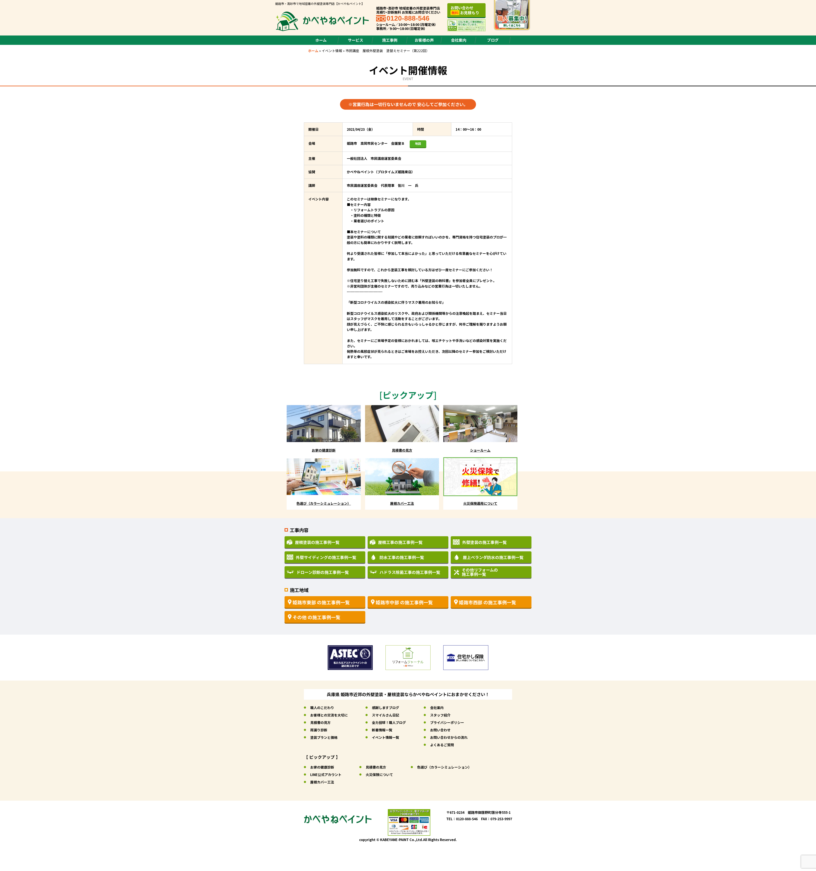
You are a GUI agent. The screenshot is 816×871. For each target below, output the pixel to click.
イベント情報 (332, 50)
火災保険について (379, 774)
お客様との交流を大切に (329, 715)
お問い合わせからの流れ (449, 737)
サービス (355, 40)
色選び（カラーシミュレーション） (444, 767)
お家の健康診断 (322, 767)
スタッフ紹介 (440, 715)
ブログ (493, 40)
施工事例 (389, 40)
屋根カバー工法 (322, 781)
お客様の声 (424, 40)
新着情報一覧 (382, 729)
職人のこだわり (322, 707)
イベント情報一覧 (385, 737)
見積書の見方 (320, 722)
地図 (418, 143)
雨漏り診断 (318, 729)
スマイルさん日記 (385, 715)
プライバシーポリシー (447, 722)
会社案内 (458, 40)
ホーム (321, 40)
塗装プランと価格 (323, 737)
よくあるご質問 (442, 744)
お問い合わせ (440, 729)
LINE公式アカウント (325, 774)
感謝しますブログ (385, 707)
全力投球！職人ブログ (389, 722)
